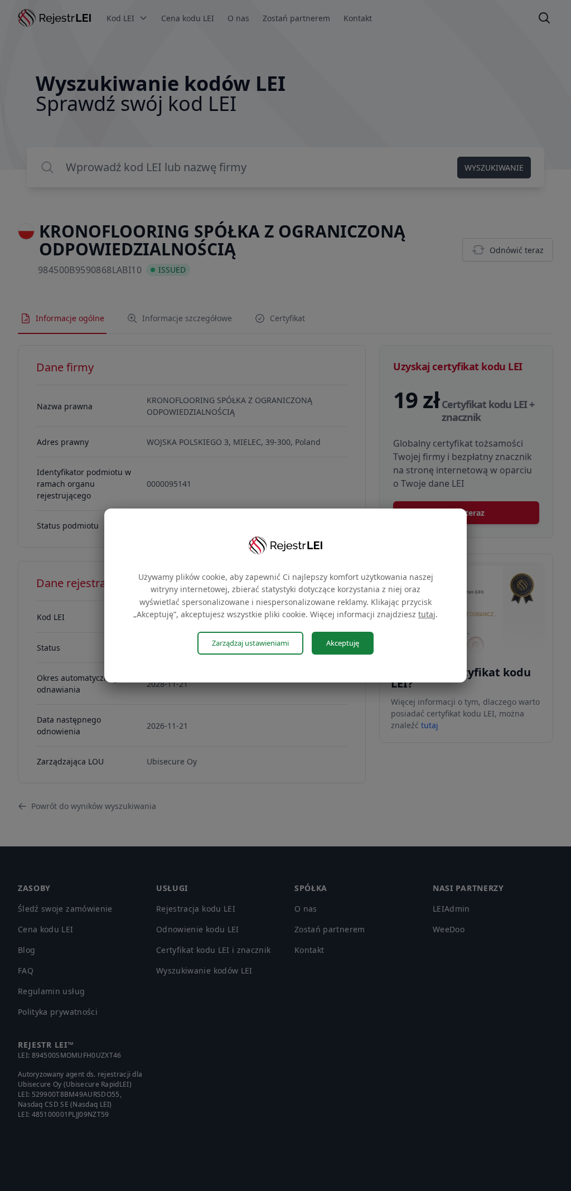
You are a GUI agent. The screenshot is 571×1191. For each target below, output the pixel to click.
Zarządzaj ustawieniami (250, 643)
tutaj (426, 614)
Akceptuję (342, 643)
